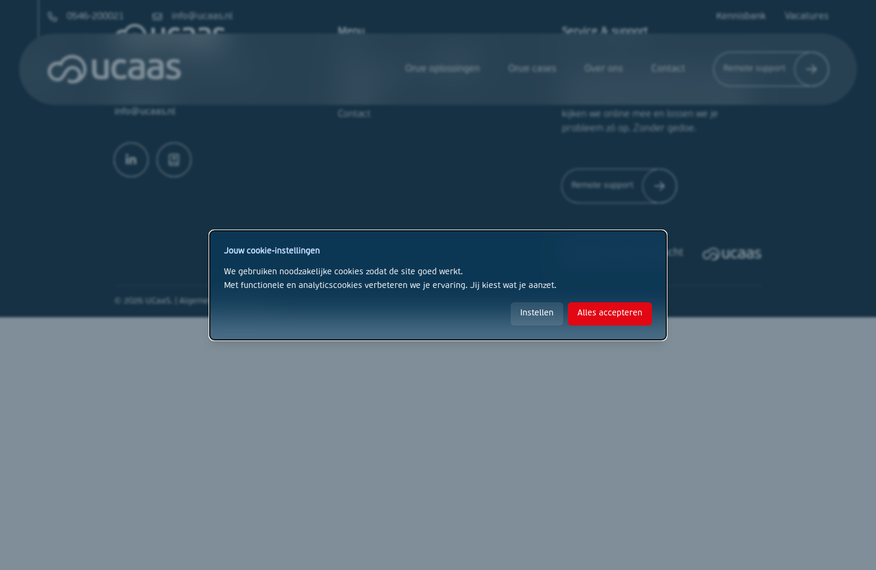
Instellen (537, 313)
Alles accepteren (609, 313)
